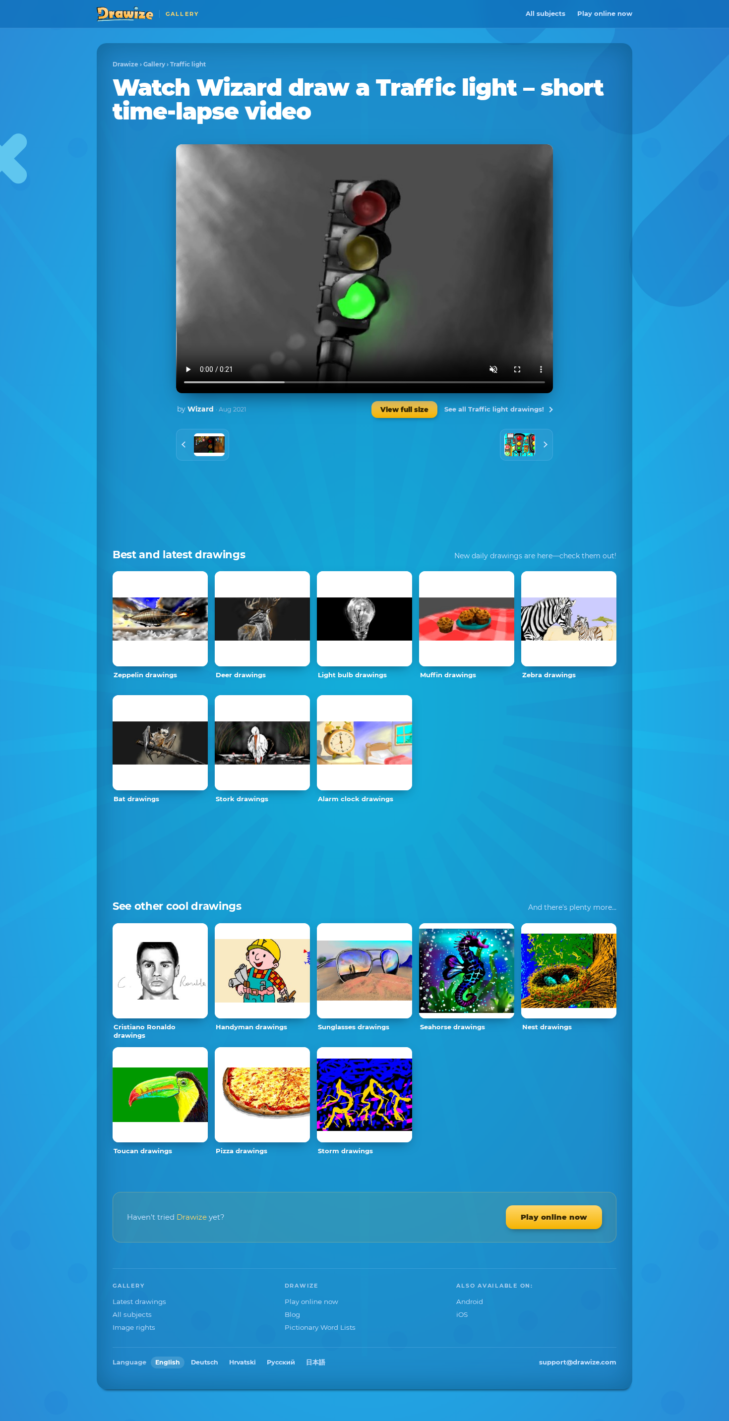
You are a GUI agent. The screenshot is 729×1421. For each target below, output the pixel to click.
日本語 (315, 1362)
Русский (281, 1362)
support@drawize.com (577, 1362)
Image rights (134, 1327)
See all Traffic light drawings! (494, 409)
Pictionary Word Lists (320, 1327)
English (167, 1362)
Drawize (125, 64)
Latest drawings (139, 1301)
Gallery (154, 64)
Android (469, 1301)
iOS (462, 1314)
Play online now (604, 13)
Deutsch (204, 1362)
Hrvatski (242, 1362)
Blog (292, 1314)
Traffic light (188, 64)
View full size (404, 410)
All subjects (545, 13)
